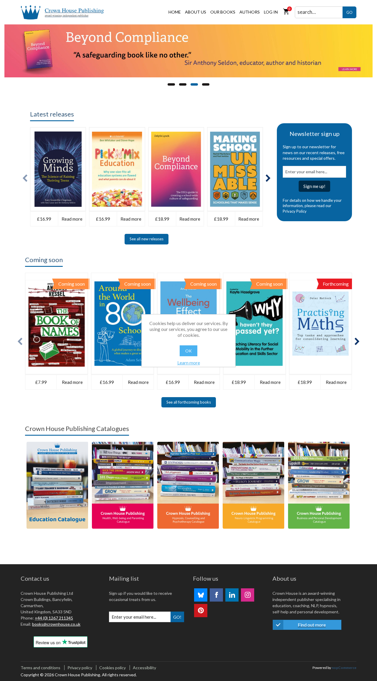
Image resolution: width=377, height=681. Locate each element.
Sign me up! (314, 186)
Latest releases (52, 114)
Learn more (188, 362)
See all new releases (146, 239)
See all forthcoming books (188, 402)
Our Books (222, 11)
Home (174, 11)
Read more (72, 219)
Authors (249, 11)
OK (188, 350)
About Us (195, 11)
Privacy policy (79, 667)
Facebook (216, 595)
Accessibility (144, 667)
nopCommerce (344, 667)
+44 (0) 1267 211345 (54, 617)
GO (349, 12)
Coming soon (44, 260)
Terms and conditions (40, 667)
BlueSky (200, 595)
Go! (177, 617)
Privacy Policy (295, 211)
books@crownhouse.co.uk (56, 624)
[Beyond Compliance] (188, 50)
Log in (271, 11)
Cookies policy (112, 667)
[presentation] (25, 178)
